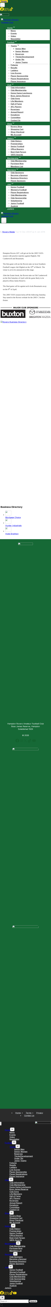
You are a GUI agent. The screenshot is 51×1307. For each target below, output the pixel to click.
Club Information (18, 87)
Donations (15, 115)
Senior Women (21, 51)
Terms (28, 1113)
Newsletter (16, 39)
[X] (8, 10)
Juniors (10, 209)
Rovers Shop (16, 126)
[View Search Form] (2, 5)
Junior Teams (21, 62)
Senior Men (20, 49)
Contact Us (15, 120)
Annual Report (17, 112)
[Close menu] (1, 1124)
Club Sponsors (17, 172)
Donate (4, 1)
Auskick (14, 206)
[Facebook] (2, 10)
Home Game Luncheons (21, 93)
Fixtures (14, 65)
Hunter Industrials (13, 525)
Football (8, 1143)
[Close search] (2, 1297)
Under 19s (19, 59)
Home (18, 1113)
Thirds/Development (24, 57)
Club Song (15, 98)
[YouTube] (34, 741)
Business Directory (19, 178)
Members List (17, 166)
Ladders (14, 70)
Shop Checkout (17, 132)
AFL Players (16, 107)
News (13, 31)
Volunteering (16, 201)
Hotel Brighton (12, 534)
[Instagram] (5, 10)
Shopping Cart (17, 129)
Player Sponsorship (19, 76)
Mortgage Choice (13, 517)
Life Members (17, 101)
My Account (16, 135)
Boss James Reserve (20, 96)
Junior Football (17, 203)
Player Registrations (20, 79)
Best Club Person (18, 152)
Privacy (39, 1113)
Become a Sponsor (19, 175)
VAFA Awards (17, 155)
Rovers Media (8, 232)
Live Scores (16, 73)
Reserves (19, 54)
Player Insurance (18, 81)
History (8, 1226)
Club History (16, 141)
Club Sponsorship (19, 198)
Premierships (17, 144)
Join (7, 1267)
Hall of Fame (16, 104)
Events (14, 33)
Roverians (15, 109)
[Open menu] (4, 220)
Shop (7, 1213)
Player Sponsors (18, 181)
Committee (16, 117)
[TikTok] (11, 10)
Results (14, 68)
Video (13, 36)
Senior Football (17, 146)
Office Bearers (17, 149)
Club (7, 1180)
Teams (12, 1147)
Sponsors (9, 1254)
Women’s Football (19, 190)
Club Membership (19, 90)
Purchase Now (17, 163)
